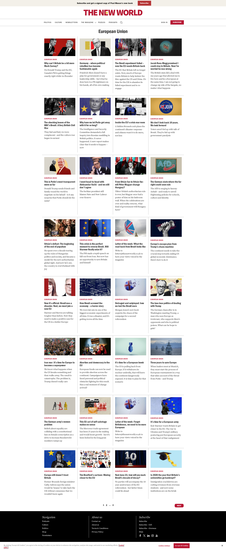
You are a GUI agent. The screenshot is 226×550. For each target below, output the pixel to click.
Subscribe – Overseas (147, 528)
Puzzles (101, 22)
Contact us (96, 521)
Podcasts (113, 22)
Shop (44, 532)
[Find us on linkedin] (148, 536)
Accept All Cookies (181, 546)
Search (121, 22)
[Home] (113, 13)
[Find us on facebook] (140, 536)
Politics (47, 22)
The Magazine (87, 22)
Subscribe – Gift (145, 525)
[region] (113, 546)
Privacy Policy (97, 532)
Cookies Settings (164, 546)
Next (179, 506)
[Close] (222, 545)
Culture (58, 22)
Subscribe (144, 3)
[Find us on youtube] (156, 536)
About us (95, 525)
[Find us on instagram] (152, 536)
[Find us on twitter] (144, 536)
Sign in (164, 22)
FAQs (141, 532)
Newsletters (72, 22)
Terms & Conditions (100, 528)
